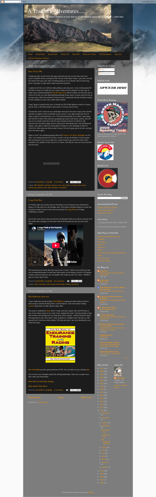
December (105, 413)
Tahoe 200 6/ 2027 (104, 213)
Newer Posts (34, 397)
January (105, 467)
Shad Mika (121, 378)
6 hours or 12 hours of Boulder (73, 135)
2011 (102, 410)
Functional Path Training (109, 342)
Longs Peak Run (35, 200)
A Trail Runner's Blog (108, 308)
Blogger (91, 492)
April (103, 456)
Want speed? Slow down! (37, 386)
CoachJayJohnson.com (109, 351)
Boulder (40, 185)
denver (54, 185)
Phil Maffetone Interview (38, 296)
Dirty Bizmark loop (59, 93)
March (104, 459)
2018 (102, 389)
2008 (102, 477)
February (105, 462)
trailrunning (32, 187)
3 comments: (59, 182)
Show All (125, 358)
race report (66, 185)
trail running (81, 185)
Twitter (99, 255)
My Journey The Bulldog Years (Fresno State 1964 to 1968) (110, 345)
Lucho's (31, 306)
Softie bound (104, 282)
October (105, 423)
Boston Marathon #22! (107, 309)
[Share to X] (75, 182)
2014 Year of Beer (104, 261)
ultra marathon (53, 187)
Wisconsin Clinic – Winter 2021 (110, 353)
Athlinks (100, 245)
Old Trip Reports (105, 54)
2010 (102, 471)
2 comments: (59, 390)
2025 (102, 371)
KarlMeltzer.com (106, 335)
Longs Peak (71, 209)
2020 (102, 386)
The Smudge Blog (107, 315)
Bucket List (65, 54)
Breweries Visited (89, 54)
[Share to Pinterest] (80, 182)
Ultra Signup (101, 242)
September (106, 426)
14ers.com (101, 247)
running (73, 185)
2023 (102, 377)
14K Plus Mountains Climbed (38, 58)
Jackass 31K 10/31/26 (105, 210)
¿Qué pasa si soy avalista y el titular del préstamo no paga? (112, 329)
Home (30, 54)
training (40, 187)
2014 (102, 401)
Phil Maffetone (58, 301)
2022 (102, 380)
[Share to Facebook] (78, 182)
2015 (102, 398)
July (103, 450)
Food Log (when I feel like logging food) (111, 253)
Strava (99, 250)
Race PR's (76, 54)
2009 (102, 474)
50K (35, 185)
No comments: (59, 281)
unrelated (62, 187)
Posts (102, 69)
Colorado (47, 185)
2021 (102, 383)
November (105, 418)
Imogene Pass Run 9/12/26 (107, 207)
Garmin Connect (103, 258)
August (104, 447)
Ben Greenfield (34, 370)
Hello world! (103, 337)
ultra (45, 187)
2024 (102, 374)
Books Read (40, 54)
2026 (102, 368)
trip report (75, 284)
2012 (102, 407)
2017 (102, 392)
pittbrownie (104, 280)
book (48, 311)
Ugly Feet (118, 54)
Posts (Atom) (43, 402)
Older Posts (86, 397)
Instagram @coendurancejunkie (108, 236)
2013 (102, 404)
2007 (102, 480)
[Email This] (71, 182)
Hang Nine (104, 271)
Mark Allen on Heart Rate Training (40, 381)
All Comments (105, 73)
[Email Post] (67, 182)
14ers (36, 284)
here (87, 370)
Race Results (52, 54)
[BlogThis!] (73, 182)
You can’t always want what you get (111, 291)
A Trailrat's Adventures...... (57, 10)
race (59, 185)
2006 (102, 483)
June (104, 453)
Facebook (101, 239)
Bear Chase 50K (35, 71)
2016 (102, 395)
